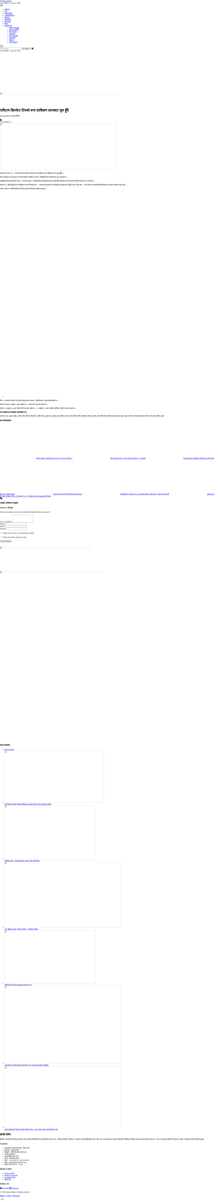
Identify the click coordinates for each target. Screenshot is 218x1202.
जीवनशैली (8, 20)
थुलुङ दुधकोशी (14, 30)
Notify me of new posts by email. (15, 537)
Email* (2, 526)
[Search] (1, 46)
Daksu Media (9, 749)
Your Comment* (6, 522)
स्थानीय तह (8, 26)
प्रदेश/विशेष (8, 13)
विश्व (6, 24)
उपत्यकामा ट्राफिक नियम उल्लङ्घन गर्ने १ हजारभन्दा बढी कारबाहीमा (26, 1065)
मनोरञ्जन (8, 22)
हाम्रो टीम (8, 1179)
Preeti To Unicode (11, 1175)
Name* (2, 524)
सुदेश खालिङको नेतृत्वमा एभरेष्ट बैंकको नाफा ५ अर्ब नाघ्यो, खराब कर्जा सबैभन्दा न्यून (31, 1129)
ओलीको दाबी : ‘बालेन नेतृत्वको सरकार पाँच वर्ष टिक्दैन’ (22, 861)
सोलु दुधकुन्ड (13, 42)
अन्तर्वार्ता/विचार (9, 15)
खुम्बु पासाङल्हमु (14, 28)
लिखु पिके (12, 38)
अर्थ (6, 11)
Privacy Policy (10, 1173)
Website (3, 529)
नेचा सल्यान (13, 32)
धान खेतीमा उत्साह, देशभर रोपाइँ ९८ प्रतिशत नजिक (21, 929)
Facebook (15, 1188)
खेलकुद (7, 17)
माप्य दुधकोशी (13, 36)
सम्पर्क (9, 1196)
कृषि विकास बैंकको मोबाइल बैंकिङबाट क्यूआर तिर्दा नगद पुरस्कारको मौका (28, 804)
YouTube (5, 1188)
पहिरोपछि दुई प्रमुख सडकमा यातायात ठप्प (18, 985)
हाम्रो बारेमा (16, 1196)
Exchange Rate (10, 1177)
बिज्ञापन (2, 1196)
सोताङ (11, 40)
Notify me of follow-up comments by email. (18, 533)
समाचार (7, 9)
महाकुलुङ (12, 34)
